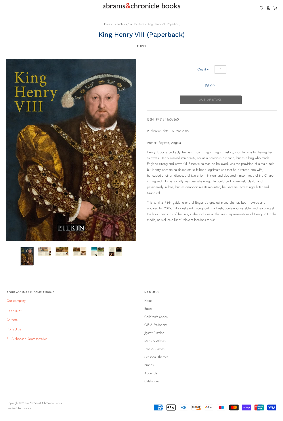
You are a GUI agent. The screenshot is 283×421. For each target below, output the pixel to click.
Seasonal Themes (156, 357)
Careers (12, 319)
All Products (137, 24)
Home (106, 24)
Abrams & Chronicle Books (46, 403)
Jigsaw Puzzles (154, 332)
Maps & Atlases (155, 341)
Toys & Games (154, 349)
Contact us (14, 329)
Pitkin (141, 46)
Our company (16, 300)
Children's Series (156, 316)
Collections (120, 24)
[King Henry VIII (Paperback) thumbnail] (26, 256)
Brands (149, 365)
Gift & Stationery (155, 324)
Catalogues (14, 310)
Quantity (203, 69)
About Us (150, 373)
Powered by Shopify (19, 408)
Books (148, 308)
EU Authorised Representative (27, 338)
